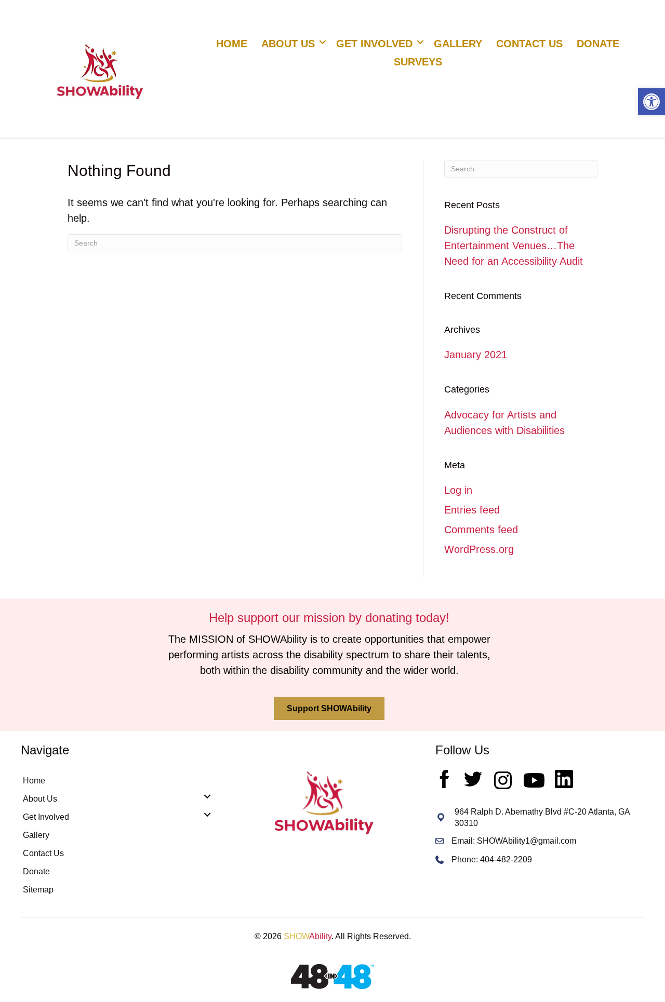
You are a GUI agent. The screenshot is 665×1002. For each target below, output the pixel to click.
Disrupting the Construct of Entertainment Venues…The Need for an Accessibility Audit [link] (513, 245)
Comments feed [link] (481, 529)
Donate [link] (598, 43)
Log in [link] (458, 490)
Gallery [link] (458, 43)
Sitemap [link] (38, 889)
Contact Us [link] (529, 43)
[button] (322, 42)
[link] (651, 101)
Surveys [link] (418, 61)
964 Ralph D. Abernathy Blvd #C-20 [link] (521, 811)
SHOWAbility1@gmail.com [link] (526, 840)
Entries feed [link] (472, 510)
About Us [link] (288, 43)
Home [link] (231, 43)
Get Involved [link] (374, 43)
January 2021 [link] (475, 354)
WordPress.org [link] (479, 549)
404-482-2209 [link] (506, 859)
